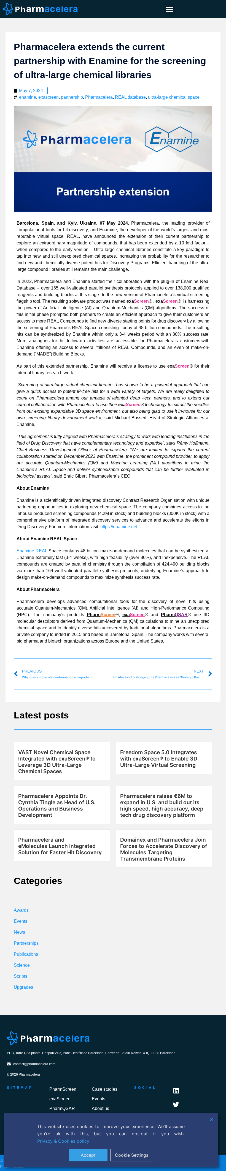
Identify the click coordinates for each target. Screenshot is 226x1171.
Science (22, 965)
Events (20, 921)
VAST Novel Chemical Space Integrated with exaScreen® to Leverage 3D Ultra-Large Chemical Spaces (57, 762)
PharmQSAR (62, 1108)
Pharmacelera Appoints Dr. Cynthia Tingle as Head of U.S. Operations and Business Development (57, 805)
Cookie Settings (131, 1155)
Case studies (104, 1089)
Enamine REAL (32, 551)
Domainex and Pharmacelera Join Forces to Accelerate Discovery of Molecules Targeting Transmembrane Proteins (163, 849)
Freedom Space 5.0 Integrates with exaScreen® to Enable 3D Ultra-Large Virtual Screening (158, 758)
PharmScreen (62, 1089)
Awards (21, 910)
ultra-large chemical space (174, 97)
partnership (72, 97)
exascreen (48, 97)
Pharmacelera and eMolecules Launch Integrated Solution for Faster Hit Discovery (60, 846)
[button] (169, 9)
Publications (26, 954)
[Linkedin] (176, 1090)
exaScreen (60, 1098)
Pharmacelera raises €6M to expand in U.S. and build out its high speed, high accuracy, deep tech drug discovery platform (161, 805)
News (19, 932)
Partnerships (26, 943)
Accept (88, 1155)
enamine (27, 97)
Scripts (20, 976)
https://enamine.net (118, 526)
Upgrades (23, 987)
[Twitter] (176, 1104)
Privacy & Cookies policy (63, 1141)
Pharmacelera (99, 97)
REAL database (130, 97)
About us (100, 1108)
